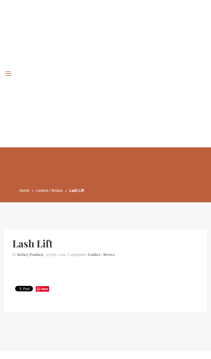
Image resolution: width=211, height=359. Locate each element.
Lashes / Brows (101, 254)
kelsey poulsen (30, 254)
